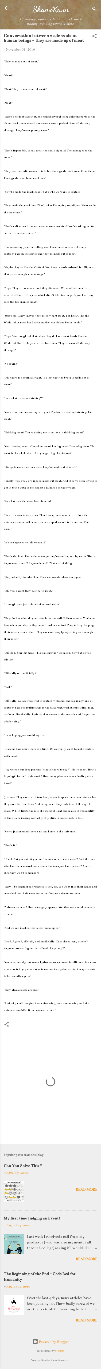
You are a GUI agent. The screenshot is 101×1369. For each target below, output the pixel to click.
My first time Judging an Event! (32, 1218)
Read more (86, 1189)
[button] (94, 36)
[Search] (94, 9)
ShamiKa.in (50, 9)
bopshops (59, 1350)
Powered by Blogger (53, 1341)
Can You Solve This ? (23, 1165)
